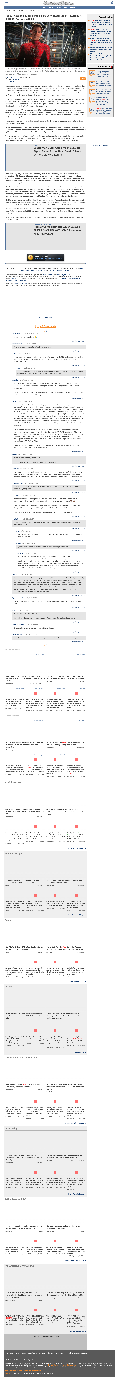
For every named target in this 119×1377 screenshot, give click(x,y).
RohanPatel (10, 78)
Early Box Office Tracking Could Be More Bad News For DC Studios (101, 49)
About (24, 1353)
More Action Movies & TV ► (76, 1261)
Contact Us (8, 1373)
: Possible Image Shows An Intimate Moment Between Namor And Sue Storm (101, 41)
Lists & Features (62, 7)
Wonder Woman (39, 720)
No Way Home (17, 79)
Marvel (12, 81)
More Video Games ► (78, 981)
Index (11, 1353)
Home (8, 11)
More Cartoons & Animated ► (75, 1123)
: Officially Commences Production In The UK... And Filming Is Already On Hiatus (101, 23)
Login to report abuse (78, 341)
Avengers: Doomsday (80, 755)
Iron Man (82, 720)
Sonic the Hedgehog (39, 755)
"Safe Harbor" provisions (59, 271)
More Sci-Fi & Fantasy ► (77, 848)
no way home (35, 11)
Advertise (84, 1353)
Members (73, 7)
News (44, 7)
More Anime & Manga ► (77, 915)
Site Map (17, 1353)
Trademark (71, 1353)
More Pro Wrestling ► (78, 1331)
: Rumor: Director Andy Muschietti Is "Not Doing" (100, 32)
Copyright (63, 1353)
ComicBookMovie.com (20, 283)
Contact (77, 1353)
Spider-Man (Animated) (39, 688)
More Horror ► (81, 1052)
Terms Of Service (32, 1353)
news (14, 11)
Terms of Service (48, 275)
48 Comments (48, 326)
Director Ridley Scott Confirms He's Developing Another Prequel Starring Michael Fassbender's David (101, 57)
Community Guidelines (63, 275)
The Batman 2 (61, 755)
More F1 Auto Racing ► (77, 1194)
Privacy (56, 1353)
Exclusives (51, 7)
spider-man (23, 11)
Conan (22, 755)
